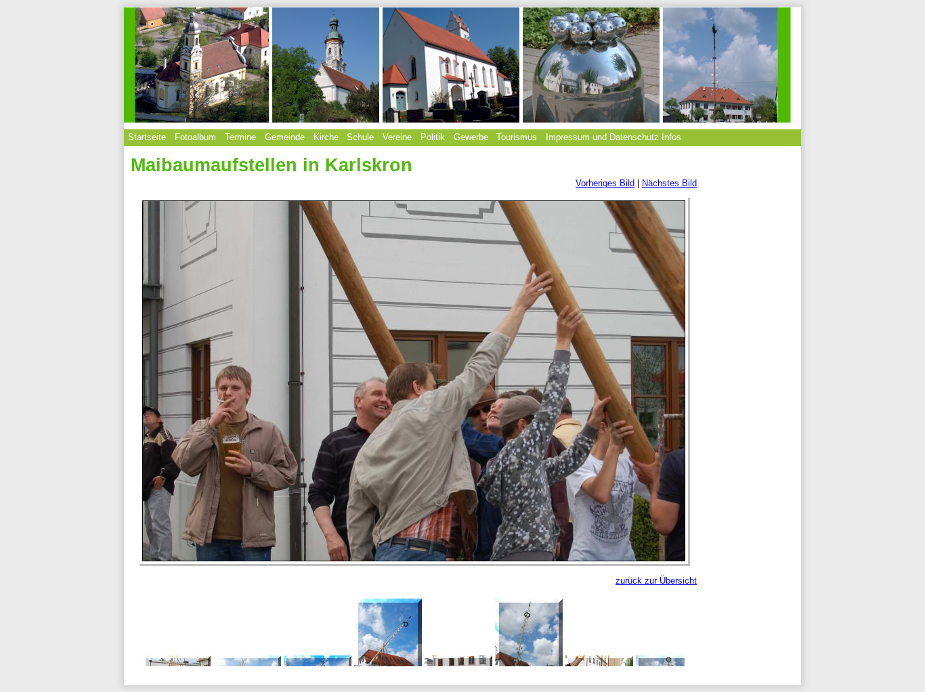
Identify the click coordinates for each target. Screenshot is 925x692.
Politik (433, 137)
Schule (360, 137)
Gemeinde (285, 137)
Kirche (326, 137)
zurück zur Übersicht (656, 581)
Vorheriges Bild (605, 183)
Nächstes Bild (669, 183)
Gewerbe (471, 137)
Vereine (397, 137)
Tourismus (516, 137)
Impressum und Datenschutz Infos (613, 137)
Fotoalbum (195, 137)
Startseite (147, 137)
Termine (240, 137)
